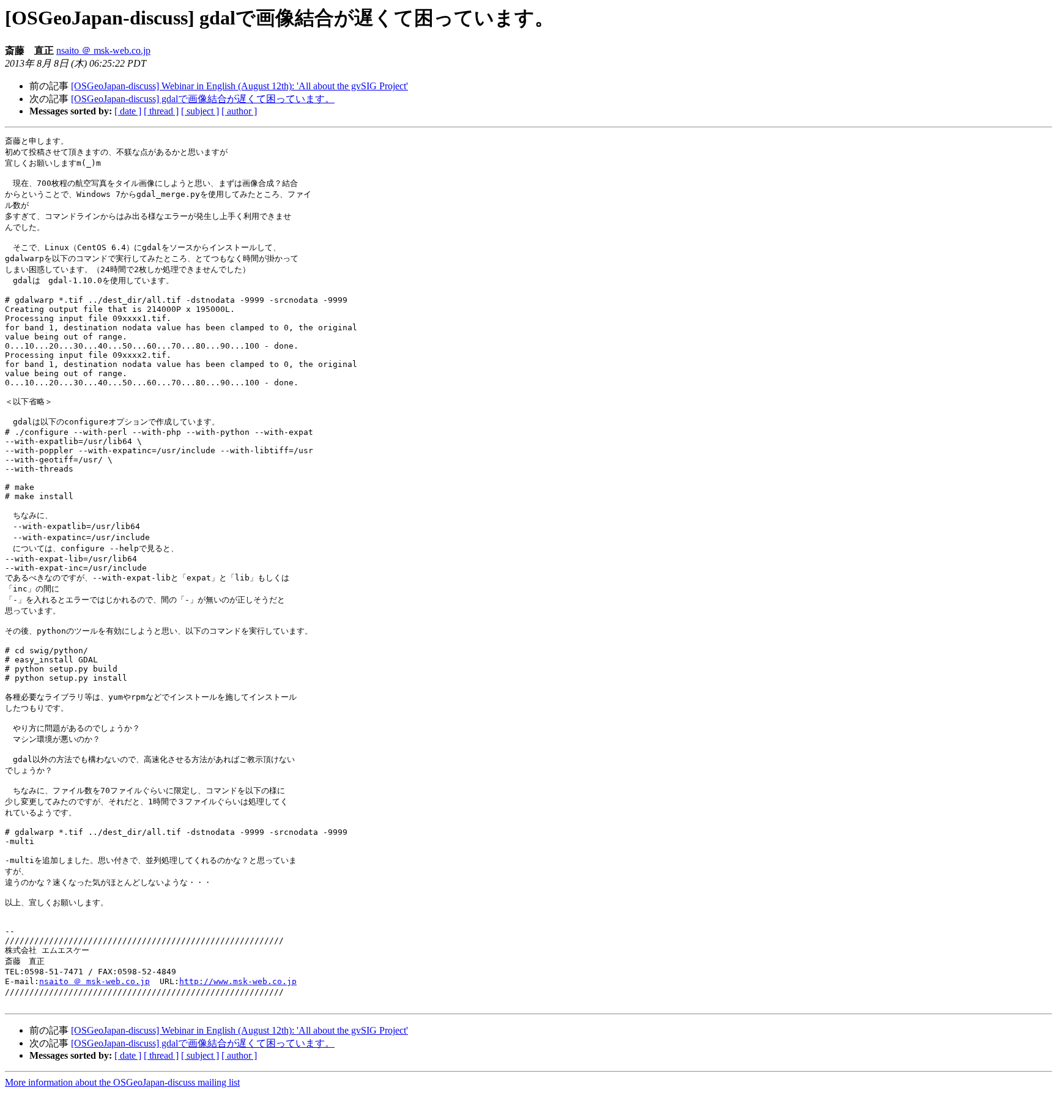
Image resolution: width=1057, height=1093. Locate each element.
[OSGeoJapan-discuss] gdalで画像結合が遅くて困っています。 (203, 99)
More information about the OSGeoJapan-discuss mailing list (122, 1082)
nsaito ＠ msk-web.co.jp (103, 50)
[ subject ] (200, 111)
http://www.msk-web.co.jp (238, 981)
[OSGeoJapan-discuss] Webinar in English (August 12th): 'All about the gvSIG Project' (239, 86)
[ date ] (127, 111)
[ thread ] (161, 111)
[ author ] (239, 111)
